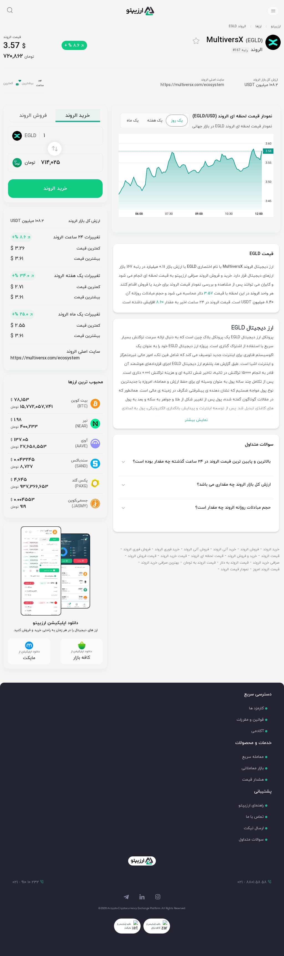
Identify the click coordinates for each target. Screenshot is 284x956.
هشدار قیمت (253, 779)
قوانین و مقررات (250, 719)
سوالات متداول (251, 839)
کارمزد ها (256, 708)
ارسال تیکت (254, 828)
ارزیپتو (276, 26)
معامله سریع (253, 757)
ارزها (258, 26)
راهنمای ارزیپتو (251, 805)
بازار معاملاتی (253, 768)
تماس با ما (255, 816)
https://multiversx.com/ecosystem (192, 85)
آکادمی (257, 731)
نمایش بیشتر (196, 420)
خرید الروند (55, 188)
